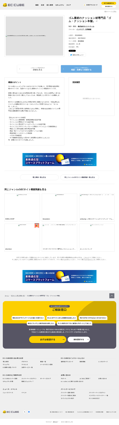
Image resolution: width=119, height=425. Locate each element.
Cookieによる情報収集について (85, 412)
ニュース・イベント (10, 389)
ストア (68, 5)
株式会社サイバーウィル (86, 26)
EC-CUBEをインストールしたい (73, 358)
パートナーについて (68, 389)
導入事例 (50, 5)
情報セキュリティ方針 (111, 412)
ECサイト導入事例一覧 (18, 295)
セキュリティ (59, 5)
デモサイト (90, 259)
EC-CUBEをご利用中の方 (12, 375)
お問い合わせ (66, 375)
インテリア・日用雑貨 (83, 29)
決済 (42, 5)
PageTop (111, 294)
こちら (85, 257)
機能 (37, 5)
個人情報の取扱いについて (56, 412)
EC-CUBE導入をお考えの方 (13, 358)
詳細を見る (37, 69)
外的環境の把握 (99, 412)
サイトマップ (49, 422)
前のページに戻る (110, 11)
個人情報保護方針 (70, 412)
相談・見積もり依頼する (81, 69)
